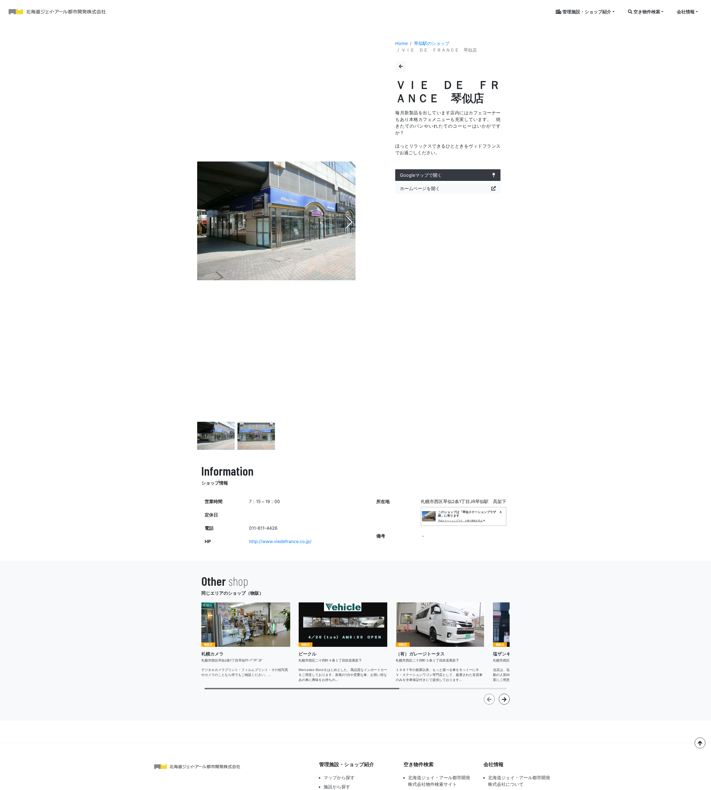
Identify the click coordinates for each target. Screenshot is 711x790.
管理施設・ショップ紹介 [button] (586, 11)
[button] (349, 222)
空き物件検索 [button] (646, 11)
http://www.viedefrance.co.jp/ (280, 541)
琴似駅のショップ (431, 43)
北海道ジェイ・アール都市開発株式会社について (519, 781)
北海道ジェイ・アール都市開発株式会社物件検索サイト (439, 781)
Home (401, 43)
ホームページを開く (420, 188)
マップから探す (339, 777)
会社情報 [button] (686, 11)
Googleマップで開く (421, 175)
